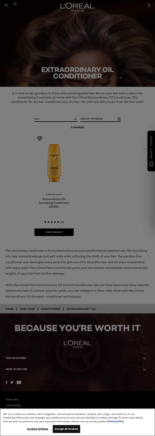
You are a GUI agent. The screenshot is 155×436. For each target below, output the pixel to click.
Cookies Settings (37, 428)
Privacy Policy (115, 421)
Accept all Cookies (66, 428)
